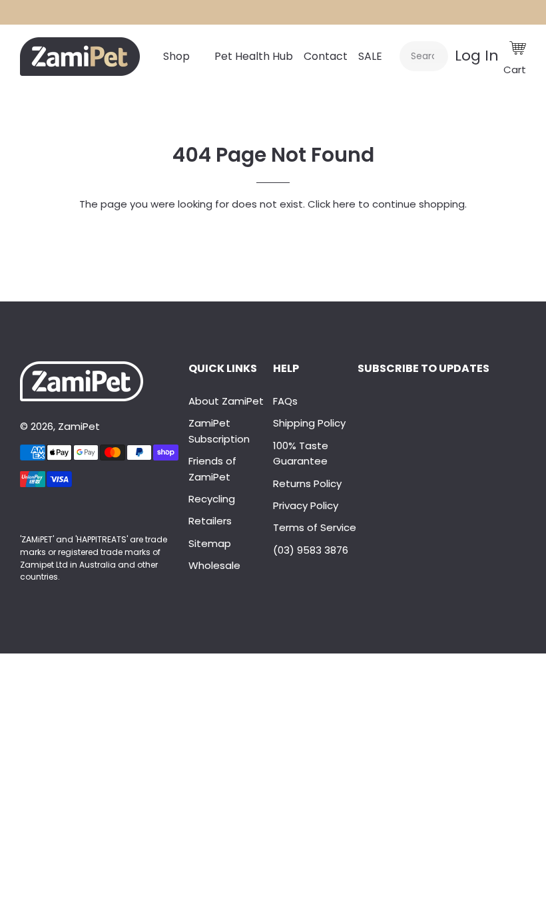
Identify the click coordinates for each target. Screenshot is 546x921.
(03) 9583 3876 (310, 550)
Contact (326, 56)
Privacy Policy (305, 505)
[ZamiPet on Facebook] (21, 513)
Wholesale (214, 565)
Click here (332, 204)
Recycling (211, 499)
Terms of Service (314, 527)
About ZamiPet (226, 401)
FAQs (285, 401)
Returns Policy (307, 483)
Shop (176, 56)
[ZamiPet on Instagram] (26, 513)
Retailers (210, 521)
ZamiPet (79, 426)
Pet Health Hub (253, 56)
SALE (370, 56)
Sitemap (209, 543)
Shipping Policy (309, 423)
